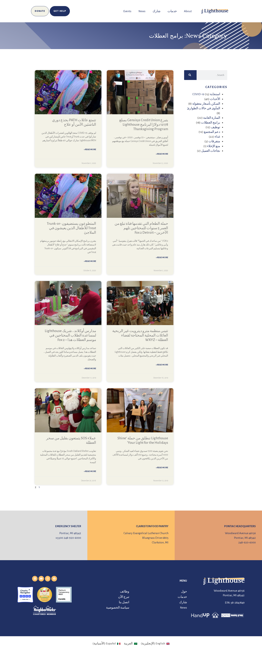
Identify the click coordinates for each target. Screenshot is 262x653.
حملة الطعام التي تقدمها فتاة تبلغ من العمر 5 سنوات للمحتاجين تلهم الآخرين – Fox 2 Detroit (141, 228)
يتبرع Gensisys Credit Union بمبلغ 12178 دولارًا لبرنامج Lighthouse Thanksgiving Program (143, 124)
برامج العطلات (210, 122)
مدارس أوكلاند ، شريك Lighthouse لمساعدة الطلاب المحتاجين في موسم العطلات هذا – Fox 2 (70, 335)
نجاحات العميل (210, 150)
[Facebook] (54, 578)
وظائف (124, 591)
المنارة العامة (211, 117)
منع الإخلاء (213, 146)
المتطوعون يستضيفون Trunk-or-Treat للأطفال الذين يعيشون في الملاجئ (71, 228)
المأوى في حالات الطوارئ (203, 108)
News (141, 11)
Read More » (162, 154)
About (188, 11)
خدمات (172, 11)
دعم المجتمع (212, 132)
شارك (156, 11)
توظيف (215, 127)
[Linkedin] (35, 578)
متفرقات (214, 141)
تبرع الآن (123, 597)
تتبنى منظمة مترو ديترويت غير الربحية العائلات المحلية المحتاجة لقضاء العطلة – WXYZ (140, 335)
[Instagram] (47, 578)
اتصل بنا (124, 602)
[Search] (190, 75)
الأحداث (215, 99)
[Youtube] (41, 578)
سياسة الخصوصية (117, 607)
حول (184, 591)
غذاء (217, 136)
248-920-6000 (247, 542)
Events (127, 11)
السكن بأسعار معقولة (206, 103)
